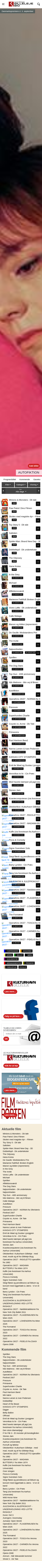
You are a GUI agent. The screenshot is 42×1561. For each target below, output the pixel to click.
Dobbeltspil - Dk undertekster (16, 1151)
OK (6, 1039)
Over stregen (8, 1471)
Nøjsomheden (9, 1192)
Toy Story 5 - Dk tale (12, 1142)
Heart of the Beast (11, 1404)
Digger (6, 1410)
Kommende (22, 479)
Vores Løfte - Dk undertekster (16, 1175)
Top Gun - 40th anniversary (15, 1195)
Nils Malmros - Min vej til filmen (17, 1198)
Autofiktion (7, 1204)
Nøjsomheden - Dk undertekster (17, 1189)
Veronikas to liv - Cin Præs (15, 1236)
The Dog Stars (9, 1186)
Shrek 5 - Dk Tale (10, 1559)
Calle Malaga (9, 1201)
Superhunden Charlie (12, 1216)
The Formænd (9, 1327)
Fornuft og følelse (10, 1445)
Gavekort (35, 479)
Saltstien (30, 472)
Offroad (6, 1415)
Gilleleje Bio (14, 3)
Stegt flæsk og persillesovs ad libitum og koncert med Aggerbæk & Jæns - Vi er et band (21, 1286)
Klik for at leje (11, 1066)
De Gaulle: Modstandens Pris (16, 1160)
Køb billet (33, 466)
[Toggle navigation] (38, 4)
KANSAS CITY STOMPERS (15, 1230)
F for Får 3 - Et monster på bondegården (21, 1433)
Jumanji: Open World (12, 1521)
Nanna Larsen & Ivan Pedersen (17, 1227)
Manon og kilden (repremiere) (16, 1166)
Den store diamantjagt (13, 1430)
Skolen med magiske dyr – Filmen (18, 1139)
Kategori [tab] (20, 485)
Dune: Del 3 (8, 1515)
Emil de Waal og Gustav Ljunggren (18, 1233)
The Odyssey (9, 1154)
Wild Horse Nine (10, 1497)
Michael (6, 1178)
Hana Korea (8, 1157)
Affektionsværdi (10, 1183)
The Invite (7, 1172)
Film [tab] (7, 485)
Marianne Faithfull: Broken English (18, 1163)
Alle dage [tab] (20, 491)
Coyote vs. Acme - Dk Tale (14, 1218)
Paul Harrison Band (11, 1224)
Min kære (7, 1395)
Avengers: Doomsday (12, 1518)
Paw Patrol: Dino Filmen (13, 1137)
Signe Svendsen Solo (12, 1280)
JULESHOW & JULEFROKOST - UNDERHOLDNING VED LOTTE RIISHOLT (17, 1303)
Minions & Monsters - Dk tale (16, 1134)
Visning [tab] (33, 485)
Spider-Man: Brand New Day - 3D (18, 1148)
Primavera (7, 1221)
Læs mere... (10, 991)
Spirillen (6, 1180)
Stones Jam (8, 1245)
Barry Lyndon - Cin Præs (14, 1292)
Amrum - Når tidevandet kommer (17, 1556)
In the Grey (8, 1169)
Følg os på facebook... (14, 1016)
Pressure (7, 1207)
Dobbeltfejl (7, 1401)
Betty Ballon (8, 1413)
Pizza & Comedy (10, 1277)
